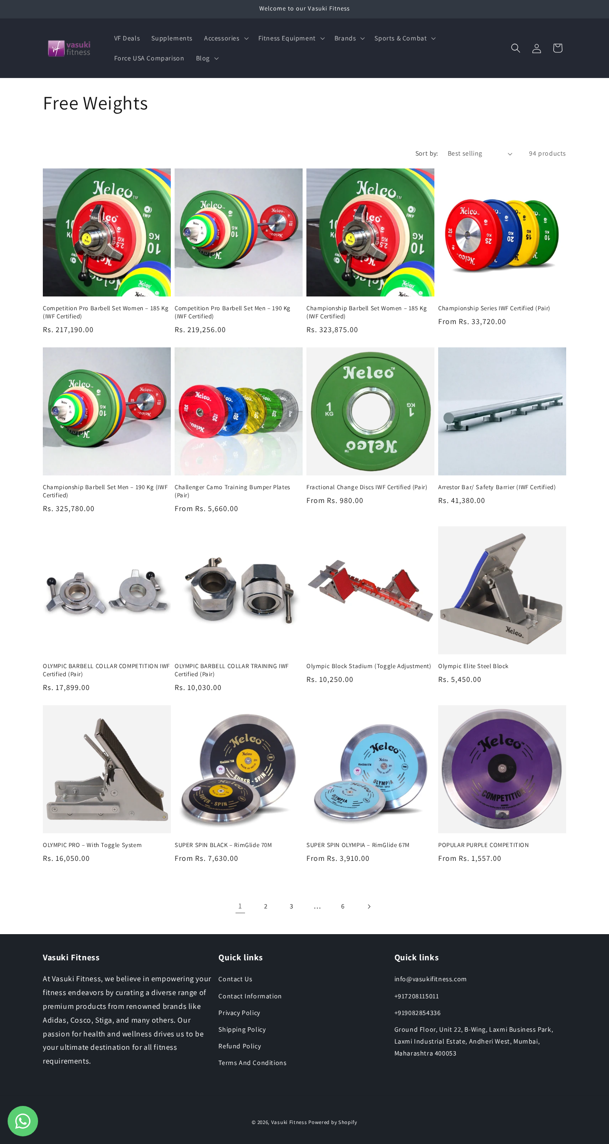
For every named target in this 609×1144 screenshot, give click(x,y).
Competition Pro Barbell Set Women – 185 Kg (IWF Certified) (105, 312)
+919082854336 (417, 1012)
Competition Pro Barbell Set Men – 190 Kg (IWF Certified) (233, 312)
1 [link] (240, 906)
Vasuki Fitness (289, 1122)
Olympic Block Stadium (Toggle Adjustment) (369, 666)
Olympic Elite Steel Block (473, 666)
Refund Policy (239, 1046)
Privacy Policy (239, 1012)
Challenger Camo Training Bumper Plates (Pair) (232, 491)
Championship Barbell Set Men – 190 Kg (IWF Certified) (105, 491)
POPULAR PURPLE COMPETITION (483, 845)
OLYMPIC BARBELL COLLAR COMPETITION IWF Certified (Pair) (106, 670)
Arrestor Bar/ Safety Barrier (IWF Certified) (497, 487)
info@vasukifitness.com (430, 979)
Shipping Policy (241, 1029)
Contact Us (235, 979)
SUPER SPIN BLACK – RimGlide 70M (223, 845)
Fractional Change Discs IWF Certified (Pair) (366, 487)
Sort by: (426, 153)
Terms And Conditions (252, 1062)
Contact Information (250, 996)
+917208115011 (416, 996)
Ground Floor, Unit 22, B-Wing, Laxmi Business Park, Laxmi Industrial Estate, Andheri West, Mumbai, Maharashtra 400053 (473, 1041)
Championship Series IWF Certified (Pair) (494, 308)
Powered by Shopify (332, 1122)
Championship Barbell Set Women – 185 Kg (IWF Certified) (366, 312)
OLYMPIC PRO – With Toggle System (92, 845)
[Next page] (368, 906)
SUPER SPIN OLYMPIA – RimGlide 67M (358, 845)
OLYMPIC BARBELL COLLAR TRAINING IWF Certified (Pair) (232, 670)
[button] (225, 38)
